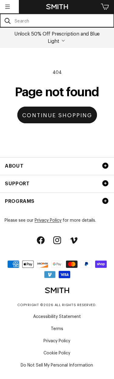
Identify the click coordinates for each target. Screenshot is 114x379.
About (14, 165)
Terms (57, 328)
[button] (7, 6)
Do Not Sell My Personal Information (57, 364)
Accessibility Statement (57, 316)
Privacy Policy (48, 220)
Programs (20, 200)
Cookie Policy (56, 352)
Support (17, 183)
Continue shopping (57, 114)
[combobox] (57, 20)
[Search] (7, 21)
